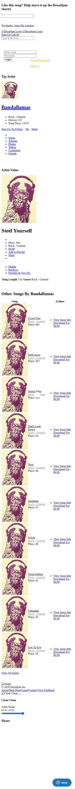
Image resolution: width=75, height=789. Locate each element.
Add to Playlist (16, 252)
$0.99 (11, 248)
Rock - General (36, 321)
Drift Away (34, 354)
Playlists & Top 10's (19, 272)
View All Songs (10, 672)
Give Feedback (46, 690)
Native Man (34, 391)
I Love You (34, 318)
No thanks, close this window (17, 25)
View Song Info (62, 319)
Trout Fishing (35, 574)
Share (34, 129)
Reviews (13, 269)
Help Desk (15, 690)
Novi (31, 464)
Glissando (33, 610)
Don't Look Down (34, 428)
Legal (25, 690)
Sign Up (34, 65)
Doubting (33, 501)
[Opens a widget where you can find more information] (62, 783)
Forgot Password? (40, 60)
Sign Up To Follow (12, 129)
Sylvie (31, 537)
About (4, 690)
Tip (27, 129)
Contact (33, 690)
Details (12, 266)
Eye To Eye (34, 647)
